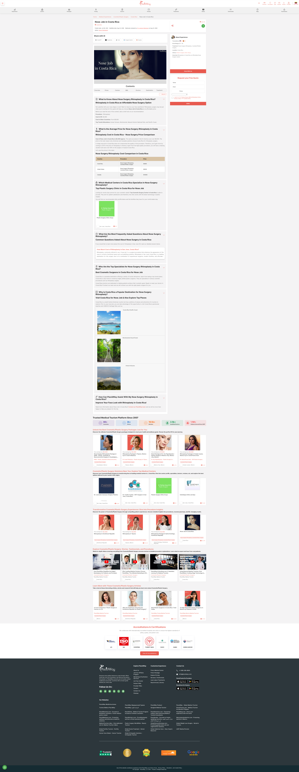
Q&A (126, 90)
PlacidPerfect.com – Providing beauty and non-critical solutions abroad (136, 718)
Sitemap (136, 693)
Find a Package (155, 672)
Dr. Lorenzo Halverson (143, 28)
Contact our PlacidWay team (137, 407)
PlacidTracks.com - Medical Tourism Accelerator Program (187, 708)
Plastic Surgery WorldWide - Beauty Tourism (135, 724)
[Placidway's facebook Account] (100, 691)
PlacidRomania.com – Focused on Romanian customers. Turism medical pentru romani (110, 713)
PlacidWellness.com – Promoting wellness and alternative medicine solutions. (109, 719)
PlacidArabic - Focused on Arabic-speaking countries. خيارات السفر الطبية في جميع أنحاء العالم (162, 719)
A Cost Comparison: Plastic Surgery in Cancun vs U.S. (105, 608)
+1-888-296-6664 (184, 670)
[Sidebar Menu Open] (2, 3)
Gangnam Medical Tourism (158, 707)
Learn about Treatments (158, 680)
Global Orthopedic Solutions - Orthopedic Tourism (133, 734)
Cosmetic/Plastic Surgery (121, 17)
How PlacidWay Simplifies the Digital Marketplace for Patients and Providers (105, 572)
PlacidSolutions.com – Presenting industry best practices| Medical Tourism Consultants (160, 713)
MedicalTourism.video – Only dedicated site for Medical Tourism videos (110, 724)
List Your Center (138, 681)
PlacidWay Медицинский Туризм (135, 705)
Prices (106, 90)
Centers (117, 90)
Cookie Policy (187, 98)
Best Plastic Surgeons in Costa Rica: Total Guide (163, 608)
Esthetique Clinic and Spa (187, 495)
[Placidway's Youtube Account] (109, 691)
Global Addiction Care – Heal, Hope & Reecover (161, 729)
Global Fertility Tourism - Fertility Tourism (109, 729)
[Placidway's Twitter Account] (105, 691)
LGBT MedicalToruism (182, 729)
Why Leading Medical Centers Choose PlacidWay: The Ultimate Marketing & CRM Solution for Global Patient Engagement (135, 572)
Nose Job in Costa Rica (187, 531)
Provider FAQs (138, 686)
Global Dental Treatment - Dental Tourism (135, 729)
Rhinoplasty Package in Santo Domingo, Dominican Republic (163, 534)
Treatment (159, 90)
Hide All (163, 94)
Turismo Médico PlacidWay (107, 707)
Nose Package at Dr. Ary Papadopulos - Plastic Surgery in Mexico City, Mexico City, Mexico (163, 455)
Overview (97, 90)
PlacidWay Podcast (156, 705)
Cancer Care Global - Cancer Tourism (110, 733)
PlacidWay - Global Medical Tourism (186, 705)
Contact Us (137, 691)
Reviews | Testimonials (157, 677)
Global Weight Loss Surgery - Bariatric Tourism (187, 724)
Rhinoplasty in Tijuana (129, 534)
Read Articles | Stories (157, 682)
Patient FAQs (137, 683)
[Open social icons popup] (172, 26)
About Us (136, 670)
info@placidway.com (185, 674)
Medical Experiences (105, 17)
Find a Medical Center (157, 670)
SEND (188, 103)
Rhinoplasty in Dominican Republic (104, 534)
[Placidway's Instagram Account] (118, 691)
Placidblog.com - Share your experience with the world (184, 712)
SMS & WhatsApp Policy (194, 97)
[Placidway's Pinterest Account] (114, 691)
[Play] (203, 26)
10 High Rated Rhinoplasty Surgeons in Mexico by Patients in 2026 (191, 608)
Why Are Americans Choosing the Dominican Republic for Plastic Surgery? (134, 608)
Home (95, 17)
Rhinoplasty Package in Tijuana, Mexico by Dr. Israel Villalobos (134, 454)
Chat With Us (188, 71)
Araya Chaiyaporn (103, 30)
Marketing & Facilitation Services (141, 677)
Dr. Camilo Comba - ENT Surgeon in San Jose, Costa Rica (134, 495)
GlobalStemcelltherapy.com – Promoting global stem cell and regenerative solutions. (160, 725)
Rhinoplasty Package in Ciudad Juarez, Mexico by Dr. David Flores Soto (191, 454)
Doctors (138, 90)
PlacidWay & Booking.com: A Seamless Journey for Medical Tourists (162, 572)
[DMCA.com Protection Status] (146, 753)
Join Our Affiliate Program (139, 673)
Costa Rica (134, 17)
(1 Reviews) (104, 500)
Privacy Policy (177, 98)
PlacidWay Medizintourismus (107, 704)
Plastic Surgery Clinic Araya (105, 218)
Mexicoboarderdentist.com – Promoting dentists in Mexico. (187, 718)
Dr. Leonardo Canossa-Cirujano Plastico (106, 495)
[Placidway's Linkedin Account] (123, 691)
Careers (136, 688)
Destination (149, 90)
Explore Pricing (155, 675)
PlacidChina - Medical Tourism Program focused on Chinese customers (136, 712)
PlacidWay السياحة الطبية (132, 707)
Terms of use (184, 97)
